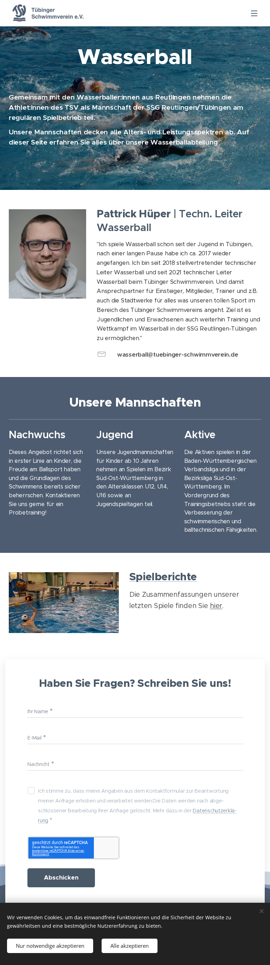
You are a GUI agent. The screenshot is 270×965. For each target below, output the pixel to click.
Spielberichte (163, 576)
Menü (254, 13)
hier (216, 605)
